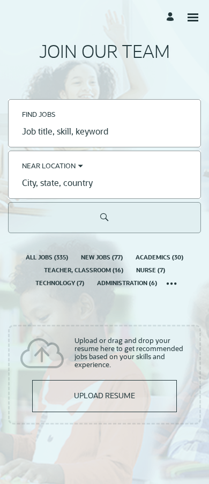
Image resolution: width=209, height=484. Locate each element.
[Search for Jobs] (104, 217)
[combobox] (104, 133)
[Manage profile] (172, 17)
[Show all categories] (171, 285)
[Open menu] (193, 17)
